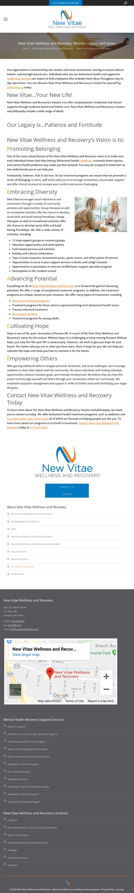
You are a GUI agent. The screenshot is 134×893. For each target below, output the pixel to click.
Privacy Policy (107, 889)
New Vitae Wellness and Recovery (53, 286)
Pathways (12, 850)
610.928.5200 (38, 427)
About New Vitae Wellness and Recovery (31, 513)
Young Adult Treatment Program (24, 801)
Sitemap (120, 889)
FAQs (13, 529)
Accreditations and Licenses (25, 521)
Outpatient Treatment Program (23, 764)
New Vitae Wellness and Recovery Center (28, 842)
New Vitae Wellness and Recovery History (32, 536)
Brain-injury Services (25, 314)
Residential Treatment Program (23, 794)
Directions (13, 865)
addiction (86, 160)
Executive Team (19, 551)
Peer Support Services (19, 771)
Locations (12, 820)
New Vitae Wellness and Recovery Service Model (35, 544)
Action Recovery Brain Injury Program (26, 741)
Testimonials (17, 574)
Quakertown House (17, 857)
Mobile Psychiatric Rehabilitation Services (28, 756)
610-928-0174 (15, 625)
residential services (19, 78)
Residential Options (17, 779)
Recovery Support (17, 726)
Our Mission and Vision (23, 566)
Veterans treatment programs (31, 301)
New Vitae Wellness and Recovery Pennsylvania (76, 889)
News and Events (19, 559)
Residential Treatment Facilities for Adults (28, 786)
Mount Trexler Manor (18, 835)
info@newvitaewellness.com (24, 629)
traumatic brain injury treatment (27, 418)
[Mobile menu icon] (5, 19)
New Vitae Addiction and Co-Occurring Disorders (32, 827)
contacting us (15, 87)
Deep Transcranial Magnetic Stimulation (28, 749)
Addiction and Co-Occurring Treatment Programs (32, 734)
